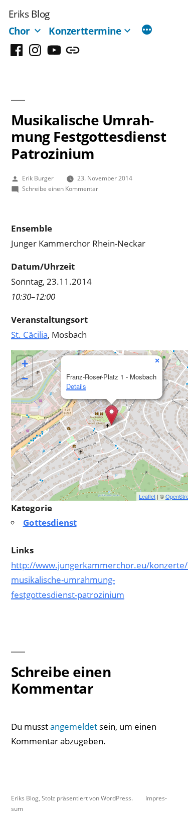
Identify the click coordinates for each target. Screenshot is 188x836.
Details (76, 386)
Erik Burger (38, 178)
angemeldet (73, 726)
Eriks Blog (29, 14)
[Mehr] (147, 31)
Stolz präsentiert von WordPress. (88, 798)
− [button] (25, 378)
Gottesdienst (50, 522)
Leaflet (147, 496)
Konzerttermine (85, 31)
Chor (20, 31)
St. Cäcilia (29, 334)
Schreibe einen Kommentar (60, 188)
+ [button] (25, 363)
